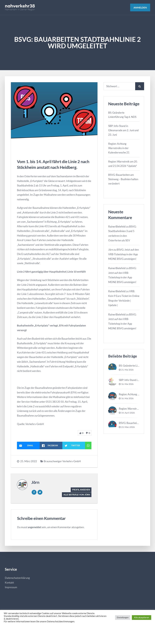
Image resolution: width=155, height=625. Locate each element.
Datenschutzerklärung (17, 577)
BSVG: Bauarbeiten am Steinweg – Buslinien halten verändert (123, 179)
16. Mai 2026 (127, 384)
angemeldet (34, 527)
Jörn (35, 482)
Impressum (11, 587)
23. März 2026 (128, 427)
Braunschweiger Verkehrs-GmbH (62, 461)
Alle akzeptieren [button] (141, 617)
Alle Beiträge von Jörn (76, 494)
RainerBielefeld (117, 226)
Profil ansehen (81, 489)
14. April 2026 (128, 413)
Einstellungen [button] (123, 617)
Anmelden (140, 7)
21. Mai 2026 (127, 370)
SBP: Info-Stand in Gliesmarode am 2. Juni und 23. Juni (123, 130)
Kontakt (9, 582)
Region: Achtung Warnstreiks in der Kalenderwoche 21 (118, 148)
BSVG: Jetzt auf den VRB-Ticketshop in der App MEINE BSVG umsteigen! (123, 254)
